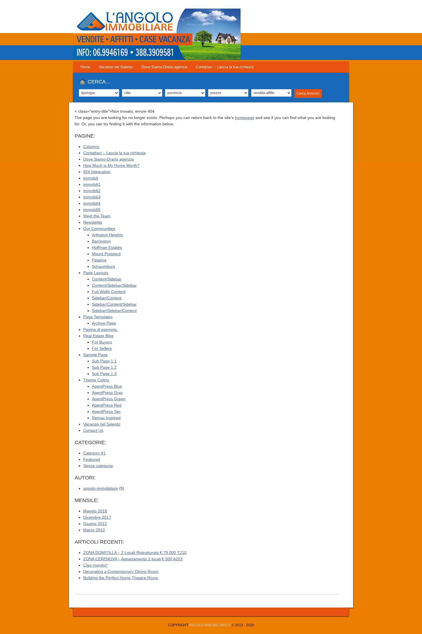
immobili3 (91, 197)
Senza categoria (98, 465)
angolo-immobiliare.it (210, 625)
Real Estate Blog (98, 335)
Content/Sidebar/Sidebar (114, 285)
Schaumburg (103, 266)
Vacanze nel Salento (116, 67)
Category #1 (94, 453)
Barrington (101, 241)
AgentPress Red (106, 405)
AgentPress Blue (107, 386)
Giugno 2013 (95, 523)
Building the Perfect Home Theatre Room (120, 578)
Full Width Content (108, 291)
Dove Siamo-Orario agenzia (164, 67)
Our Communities (99, 228)
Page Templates (98, 317)
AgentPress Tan (106, 411)
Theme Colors (96, 380)
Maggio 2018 (95, 511)
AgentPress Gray (107, 392)
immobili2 (91, 190)
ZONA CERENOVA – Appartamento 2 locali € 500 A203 (133, 559)
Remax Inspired (106, 417)
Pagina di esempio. (100, 329)
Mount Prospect (106, 253)
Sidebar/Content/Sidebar (114, 304)
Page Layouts (95, 272)
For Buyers (102, 342)
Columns (91, 146)
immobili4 (91, 203)
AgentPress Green (108, 399)
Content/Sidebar (106, 279)
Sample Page (95, 354)
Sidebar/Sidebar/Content (114, 310)
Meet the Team (97, 216)
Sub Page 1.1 (104, 361)
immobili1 (91, 184)
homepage (244, 117)
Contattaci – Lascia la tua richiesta (224, 67)
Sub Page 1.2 (104, 367)
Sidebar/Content (106, 298)
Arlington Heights (107, 235)
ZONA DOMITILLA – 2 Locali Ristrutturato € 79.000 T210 (135, 552)
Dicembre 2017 (97, 517)
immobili (90, 178)
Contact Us (93, 430)
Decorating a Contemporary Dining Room (120, 571)
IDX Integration (97, 171)
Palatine (99, 260)
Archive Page (104, 323)
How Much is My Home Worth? (111, 165)
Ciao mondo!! (95, 565)
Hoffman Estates (107, 247)
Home (85, 67)
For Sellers (102, 348)
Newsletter (92, 222)
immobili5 (91, 209)
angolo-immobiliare (100, 488)
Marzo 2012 (94, 530)
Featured (91, 459)
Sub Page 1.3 (104, 373)
